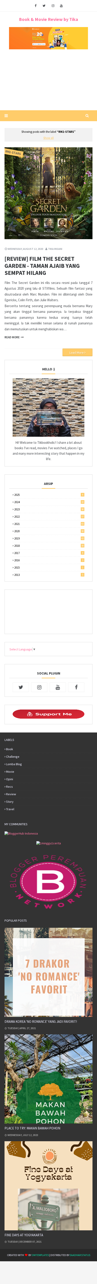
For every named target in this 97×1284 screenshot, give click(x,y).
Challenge (12, 757)
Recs (9, 787)
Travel (10, 809)
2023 (49, 509)
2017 (48, 553)
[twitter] (44, 5)
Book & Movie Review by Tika (48, 19)
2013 (48, 575)
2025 (48, 495)
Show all (48, 138)
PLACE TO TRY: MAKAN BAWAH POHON (32, 1128)
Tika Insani (55, 249)
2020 (49, 531)
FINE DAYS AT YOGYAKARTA (24, 1235)
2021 (49, 524)
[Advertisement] (48, 81)
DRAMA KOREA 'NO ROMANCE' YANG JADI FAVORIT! (41, 1021)
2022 (49, 517)
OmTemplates (40, 1255)
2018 (49, 546)
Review (11, 794)
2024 (49, 502)
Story (10, 802)
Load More (76, 353)
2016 (48, 560)
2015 (48, 567)
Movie (10, 772)
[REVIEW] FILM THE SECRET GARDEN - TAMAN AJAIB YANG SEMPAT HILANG (42, 265)
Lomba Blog (14, 764)
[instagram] (53, 5)
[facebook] (35, 5)
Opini (9, 779)
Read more (12, 337)
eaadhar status (80, 1255)
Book (9, 749)
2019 (49, 538)
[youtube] (61, 5)
